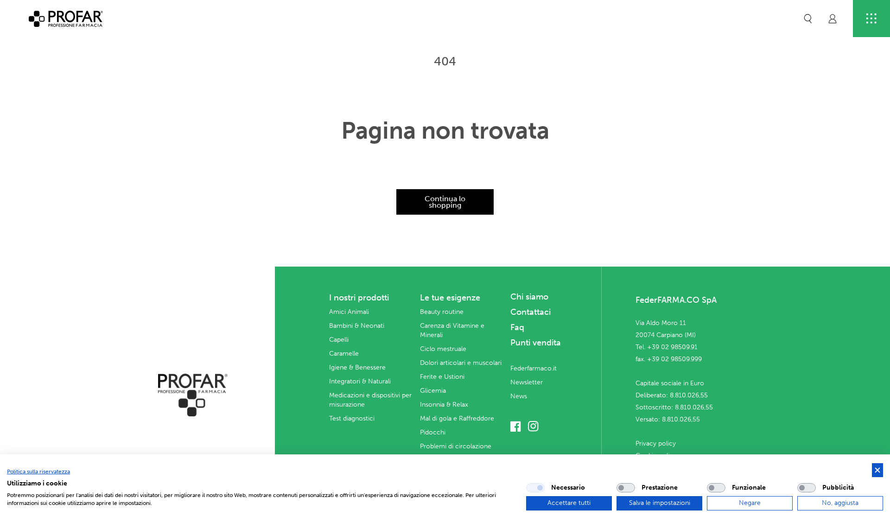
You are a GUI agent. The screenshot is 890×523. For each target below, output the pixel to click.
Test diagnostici (352, 418)
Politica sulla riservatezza (38, 471)
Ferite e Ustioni (442, 377)
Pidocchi (432, 432)
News (518, 396)
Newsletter (526, 382)
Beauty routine (442, 312)
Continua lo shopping (445, 201)
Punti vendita (535, 342)
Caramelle (344, 353)
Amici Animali (349, 312)
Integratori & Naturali (360, 381)
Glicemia (433, 391)
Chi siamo (529, 297)
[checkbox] (535, 487)
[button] (808, 18)
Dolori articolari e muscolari (461, 363)
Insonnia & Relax (444, 404)
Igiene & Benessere (357, 367)
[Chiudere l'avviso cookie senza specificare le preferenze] (877, 470)
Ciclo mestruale (443, 349)
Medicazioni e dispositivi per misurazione (370, 399)
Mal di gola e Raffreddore (457, 418)
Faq (517, 327)
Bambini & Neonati (356, 326)
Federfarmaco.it (533, 368)
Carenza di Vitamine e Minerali (452, 330)
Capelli (339, 340)
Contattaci (530, 312)
